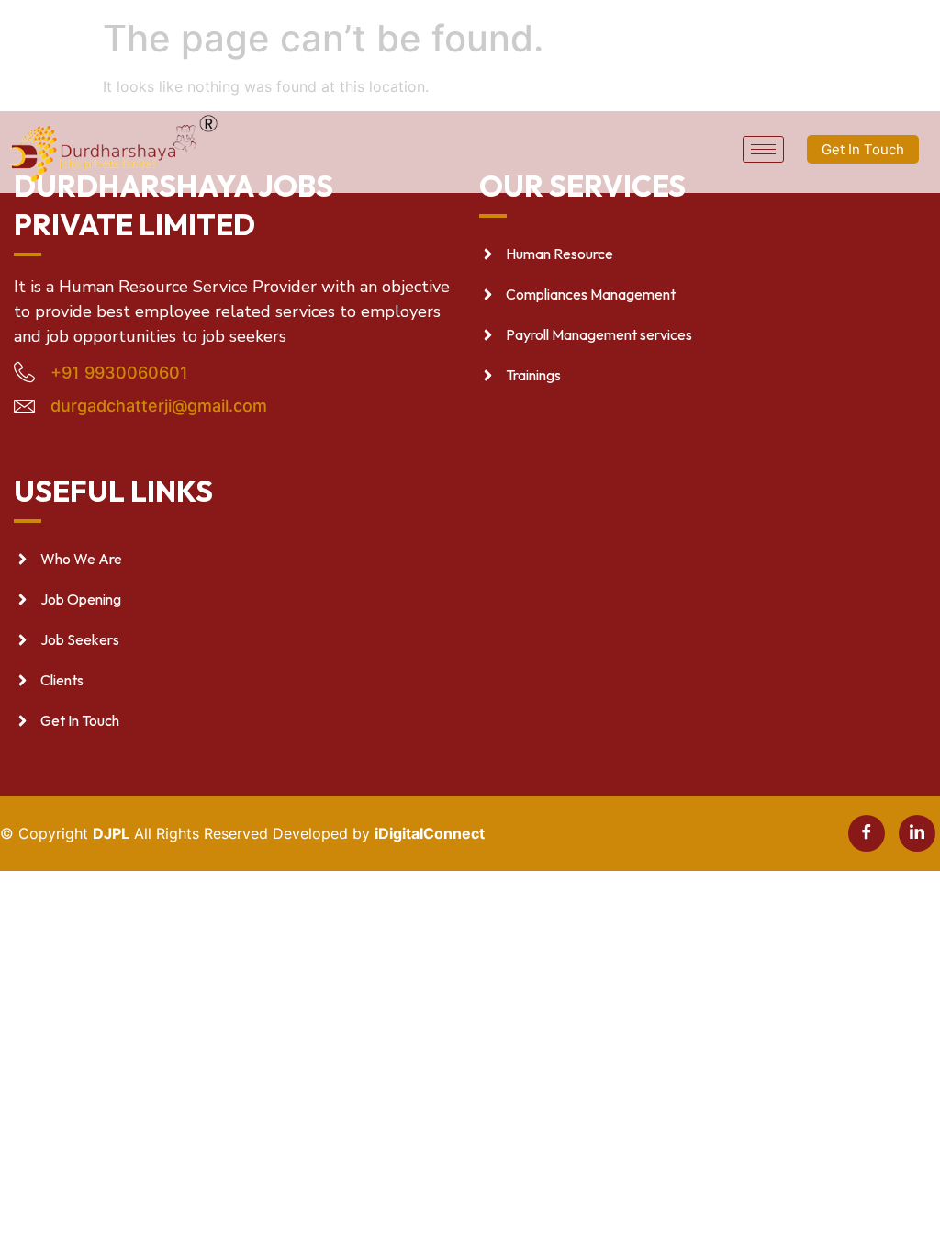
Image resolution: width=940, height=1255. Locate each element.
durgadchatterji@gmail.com (158, 405)
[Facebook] (866, 833)
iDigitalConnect (430, 833)
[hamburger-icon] (763, 149)
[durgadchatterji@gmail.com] (24, 405)
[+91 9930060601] (24, 371)
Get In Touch (863, 149)
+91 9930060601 (119, 372)
